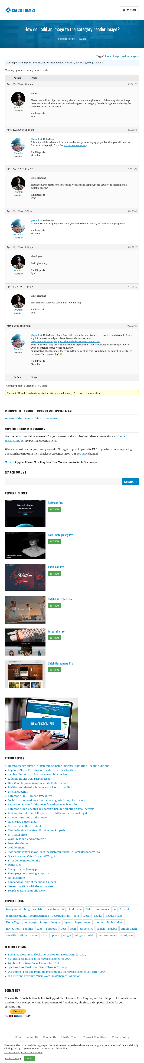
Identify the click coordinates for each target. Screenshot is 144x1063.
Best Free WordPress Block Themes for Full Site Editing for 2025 (47, 954)
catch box (39, 909)
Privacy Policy (120, 1037)
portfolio (51, 928)
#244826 (132, 247)
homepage (30, 922)
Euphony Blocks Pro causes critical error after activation (42, 770)
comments (102, 909)
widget (67, 935)
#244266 (132, 129)
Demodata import (19, 843)
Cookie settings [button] (13, 1058)
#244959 (132, 286)
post (63, 928)
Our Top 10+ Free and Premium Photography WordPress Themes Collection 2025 (57, 971)
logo (78, 922)
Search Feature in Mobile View (26, 890)
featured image (39, 915)
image (44, 922)
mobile (99, 922)
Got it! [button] (29, 1058)
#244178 (132, 84)
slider (23, 935)
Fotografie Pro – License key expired (30, 796)
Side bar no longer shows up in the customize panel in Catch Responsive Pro (54, 852)
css (114, 909)
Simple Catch (129, 928)
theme (34, 935)
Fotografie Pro (56, 631)
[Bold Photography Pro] (26, 545)
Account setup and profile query (27, 817)
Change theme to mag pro (23, 869)
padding (28, 928)
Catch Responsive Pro (60, 663)
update (55, 935)
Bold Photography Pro (60, 535)
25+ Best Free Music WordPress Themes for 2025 (37, 967)
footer (86, 915)
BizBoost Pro (55, 502)
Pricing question (18, 791)
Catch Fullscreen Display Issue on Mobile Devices (38, 774)
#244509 (132, 211)
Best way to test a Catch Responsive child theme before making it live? (50, 813)
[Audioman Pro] (26, 577)
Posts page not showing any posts (28, 873)
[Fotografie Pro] (26, 641)
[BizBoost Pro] (26, 513)
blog (27, 909)
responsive (86, 928)
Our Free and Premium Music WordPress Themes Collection (44, 976)
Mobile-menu (16, 847)
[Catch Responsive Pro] (26, 673)
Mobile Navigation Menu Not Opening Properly (37, 830)
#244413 (132, 168)
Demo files (14, 864)
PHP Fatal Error (17, 834)
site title (11, 935)
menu (87, 922)
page (39, 928)
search (101, 928)
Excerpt (124, 909)
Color (89, 909)
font (76, 915)
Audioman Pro (56, 567)
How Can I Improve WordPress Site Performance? (38, 783)
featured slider (61, 915)
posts (73, 928)
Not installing (16, 877)
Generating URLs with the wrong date (31, 886)
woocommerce (108, 935)
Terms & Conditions (95, 1037)
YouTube (82, 453)
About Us (32, 1037)
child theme (75, 909)
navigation (12, 928)
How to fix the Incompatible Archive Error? (31, 418)
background (13, 909)
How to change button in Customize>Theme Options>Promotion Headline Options (58, 765)
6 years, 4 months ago (76, 62)
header (98, 915)
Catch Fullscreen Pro (60, 599)
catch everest (56, 909)
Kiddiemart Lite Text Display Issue (29, 778)
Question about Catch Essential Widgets (32, 856)
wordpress (126, 935)
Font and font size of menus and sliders (32, 882)
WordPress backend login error (26, 839)
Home (18, 1037)
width (91, 935)
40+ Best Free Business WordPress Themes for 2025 (39, 958)
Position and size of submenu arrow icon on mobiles (40, 787)
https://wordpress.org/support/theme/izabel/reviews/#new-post (65, 341)
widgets (80, 935)
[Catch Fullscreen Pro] (26, 609)
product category (130, 56)
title (44, 935)
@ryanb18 (36, 139)
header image (112, 56)
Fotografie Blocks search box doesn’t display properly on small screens (51, 809)
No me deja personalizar (22, 821)
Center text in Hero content (24, 826)
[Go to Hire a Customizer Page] (72, 724)
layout (68, 922)
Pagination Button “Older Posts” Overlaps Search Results (42, 804)
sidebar (112, 928)
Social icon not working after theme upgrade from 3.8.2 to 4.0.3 (46, 800)
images (55, 922)
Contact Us (49, 1037)
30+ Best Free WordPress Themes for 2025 (33, 963)
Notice (9, 462)
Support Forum (66, 38)
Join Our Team (69, 1037)
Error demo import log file (24, 860)
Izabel (82, 38)
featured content (16, 915)
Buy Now (54, 509)
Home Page (13, 922)
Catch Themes (23, 10)
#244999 (132, 326)
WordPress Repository (75, 145)
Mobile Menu (115, 922)
